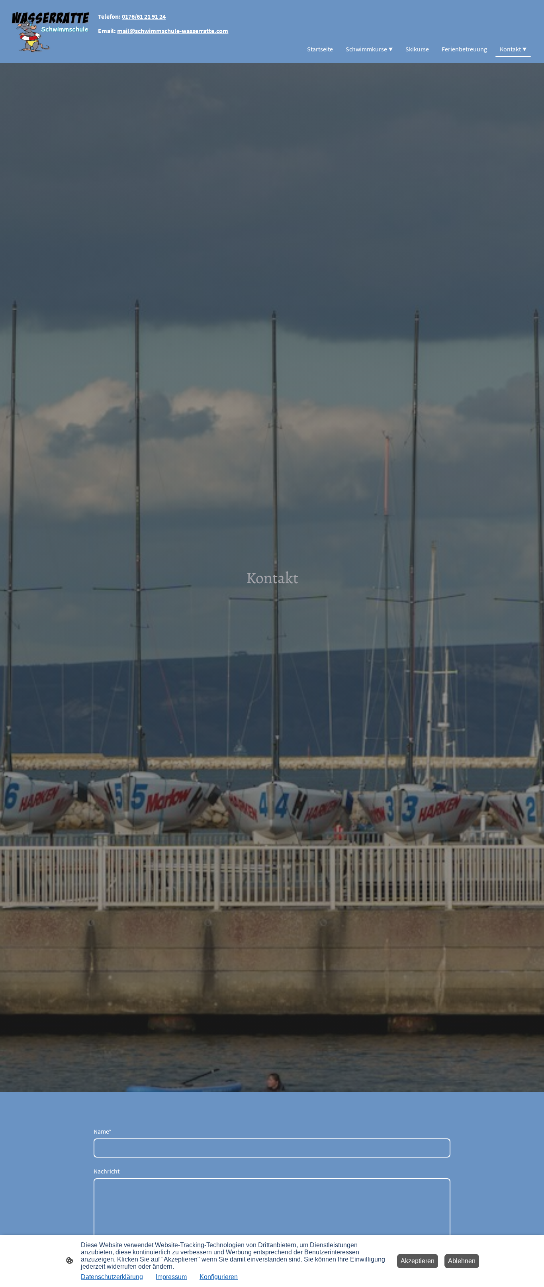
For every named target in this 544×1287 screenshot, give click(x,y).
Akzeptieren (417, 1261)
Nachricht (106, 1171)
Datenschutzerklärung (112, 1276)
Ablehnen (462, 1261)
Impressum (171, 1276)
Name (103, 1131)
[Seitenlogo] (51, 32)
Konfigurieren (219, 1276)
